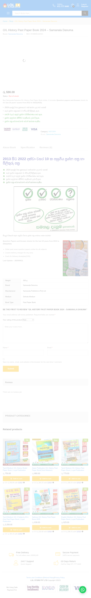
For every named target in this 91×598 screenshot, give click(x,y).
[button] (82, 589)
